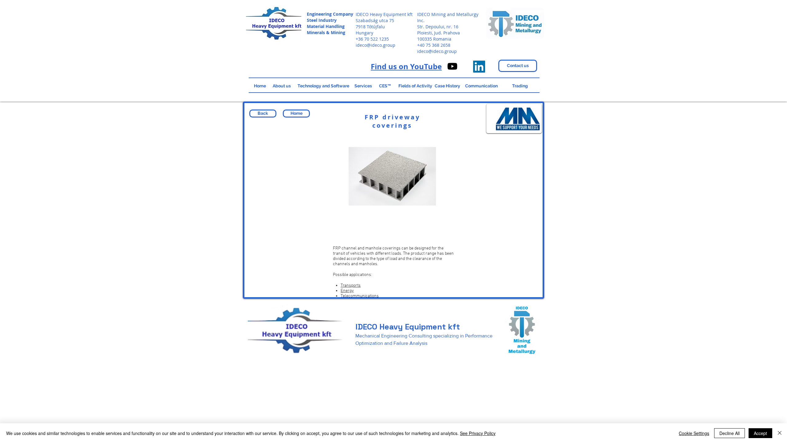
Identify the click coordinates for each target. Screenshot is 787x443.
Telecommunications (360, 296)
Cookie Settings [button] (694, 433)
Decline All (729, 433)
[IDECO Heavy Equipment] (479, 67)
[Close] (779, 433)
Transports (351, 285)
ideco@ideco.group (375, 45)
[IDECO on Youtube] (452, 66)
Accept (760, 433)
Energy (347, 290)
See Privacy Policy (478, 433)
